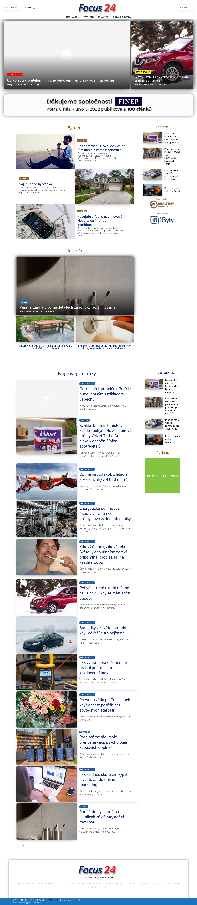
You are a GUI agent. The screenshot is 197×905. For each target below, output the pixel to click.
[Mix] (100, 883)
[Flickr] (59, 883)
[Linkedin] (89, 883)
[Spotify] (147, 883)
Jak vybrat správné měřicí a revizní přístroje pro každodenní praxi (103, 667)
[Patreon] (117, 883)
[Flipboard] (62, 883)
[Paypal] (120, 883)
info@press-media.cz (16, 85)
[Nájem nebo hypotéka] (104, 186)
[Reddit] (127, 883)
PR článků (53, 900)
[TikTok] (161, 883)
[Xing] (108, 886)
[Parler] (110, 883)
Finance (82, 140)
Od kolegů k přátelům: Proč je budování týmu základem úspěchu (60, 80)
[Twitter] (171, 883)
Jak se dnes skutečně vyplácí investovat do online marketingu (104, 779)
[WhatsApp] (88, 886)
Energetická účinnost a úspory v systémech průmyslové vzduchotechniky (105, 513)
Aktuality (84, 420)
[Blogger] (22, 883)
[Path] (113, 883)
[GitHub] (76, 883)
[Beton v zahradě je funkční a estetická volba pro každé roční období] (45, 329)
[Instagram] (83, 883)
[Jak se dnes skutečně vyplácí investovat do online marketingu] (46, 784)
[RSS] (133, 883)
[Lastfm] (86, 883)
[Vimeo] (174, 883)
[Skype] (140, 883)
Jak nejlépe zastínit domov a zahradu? (51, 307)
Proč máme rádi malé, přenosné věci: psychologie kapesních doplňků (172, 156)
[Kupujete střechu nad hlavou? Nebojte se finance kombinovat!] (45, 221)
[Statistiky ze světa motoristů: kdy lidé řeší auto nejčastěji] (46, 635)
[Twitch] (167, 883)
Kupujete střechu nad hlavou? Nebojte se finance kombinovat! (99, 221)
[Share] (137, 883)
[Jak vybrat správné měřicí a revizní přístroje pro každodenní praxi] (46, 672)
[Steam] (154, 883)
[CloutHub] (25, 883)
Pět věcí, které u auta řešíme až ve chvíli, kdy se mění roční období (105, 593)
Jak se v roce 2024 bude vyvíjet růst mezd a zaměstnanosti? (101, 148)
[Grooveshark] (79, 883)
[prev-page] (18, 846)
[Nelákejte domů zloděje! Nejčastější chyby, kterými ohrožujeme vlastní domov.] (105, 329)
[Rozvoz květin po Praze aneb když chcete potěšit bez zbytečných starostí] (46, 709)
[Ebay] (49, 883)
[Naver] (106, 883)
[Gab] (69, 883)
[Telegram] (157, 883)
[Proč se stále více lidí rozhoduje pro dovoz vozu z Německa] (152, 174)
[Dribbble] (45, 883)
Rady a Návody (15, 75)
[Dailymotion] (28, 883)
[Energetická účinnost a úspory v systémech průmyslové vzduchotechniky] (46, 519)
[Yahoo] (98, 886)
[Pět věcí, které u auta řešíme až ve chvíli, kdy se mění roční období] (162, 55)
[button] (30, 7)
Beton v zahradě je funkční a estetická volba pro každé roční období (45, 347)
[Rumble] (130, 883)
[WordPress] (95, 886)
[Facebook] (56, 883)
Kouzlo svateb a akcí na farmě (172, 190)
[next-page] (23, 846)
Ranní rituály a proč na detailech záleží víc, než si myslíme (101, 817)
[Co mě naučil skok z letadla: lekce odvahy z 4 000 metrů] (46, 481)
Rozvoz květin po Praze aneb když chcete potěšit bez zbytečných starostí (104, 705)
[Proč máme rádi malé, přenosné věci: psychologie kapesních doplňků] (152, 153)
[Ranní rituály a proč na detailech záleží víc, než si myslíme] (46, 821)
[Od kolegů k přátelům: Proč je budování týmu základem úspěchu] (67, 55)
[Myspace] (103, 883)
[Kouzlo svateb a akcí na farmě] (152, 190)
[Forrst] (66, 883)
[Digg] (39, 883)
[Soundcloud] (144, 883)
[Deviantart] (35, 883)
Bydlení (24, 302)
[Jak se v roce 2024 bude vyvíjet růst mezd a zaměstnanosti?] (45, 151)
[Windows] (91, 886)
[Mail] (93, 883)
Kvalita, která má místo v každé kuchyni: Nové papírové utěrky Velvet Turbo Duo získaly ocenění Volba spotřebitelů (105, 436)
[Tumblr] (164, 883)
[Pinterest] (123, 883)
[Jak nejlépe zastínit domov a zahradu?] (74, 286)
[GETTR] (72, 883)
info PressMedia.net (144, 84)
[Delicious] (32, 883)
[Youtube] (105, 886)
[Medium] (96, 883)
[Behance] (18, 883)
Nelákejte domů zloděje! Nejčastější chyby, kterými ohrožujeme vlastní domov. (104, 347)
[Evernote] (52, 883)
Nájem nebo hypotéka (35, 184)
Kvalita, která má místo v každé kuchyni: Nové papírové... (172, 386)
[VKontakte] (177, 883)
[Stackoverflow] (150, 883)
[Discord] (42, 883)
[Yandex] (101, 886)
